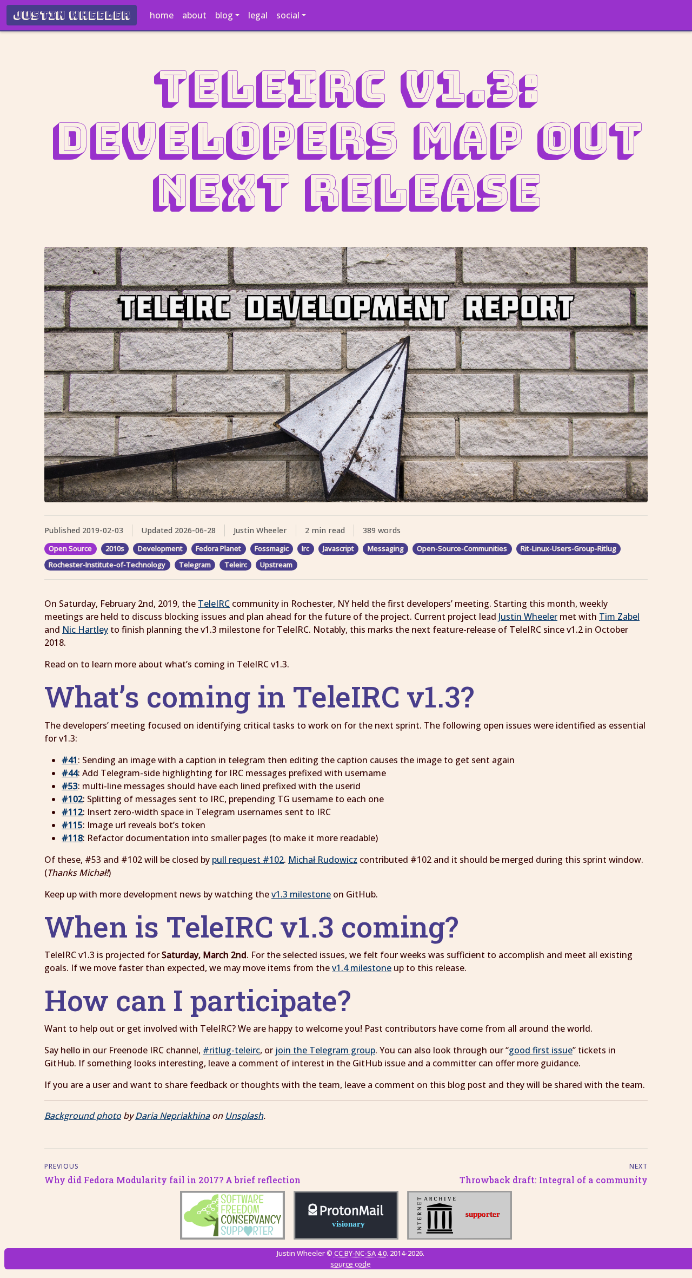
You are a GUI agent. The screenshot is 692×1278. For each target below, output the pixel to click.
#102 (72, 799)
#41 (70, 760)
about (194, 15)
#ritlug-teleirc (231, 1050)
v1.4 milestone (361, 968)
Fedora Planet (218, 548)
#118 (72, 838)
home (162, 15)
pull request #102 (248, 860)
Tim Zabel (619, 616)
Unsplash (244, 1116)
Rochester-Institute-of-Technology (107, 564)
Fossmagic (272, 548)
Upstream (276, 564)
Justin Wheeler (71, 15)
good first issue (541, 1050)
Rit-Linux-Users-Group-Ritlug (568, 548)
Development (160, 548)
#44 (70, 773)
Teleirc (235, 564)
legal (258, 15)
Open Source (70, 548)
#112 (72, 812)
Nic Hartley (85, 629)
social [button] (288, 15)
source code (350, 1264)
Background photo (82, 1116)
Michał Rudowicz (322, 860)
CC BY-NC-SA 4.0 (360, 1253)
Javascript (338, 548)
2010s (114, 548)
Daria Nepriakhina (172, 1116)
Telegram (195, 564)
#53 (70, 786)
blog (224, 15)
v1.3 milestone (301, 894)
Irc (305, 548)
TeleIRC (214, 603)
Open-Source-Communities (462, 548)
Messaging (386, 548)
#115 (72, 825)
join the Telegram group (325, 1050)
